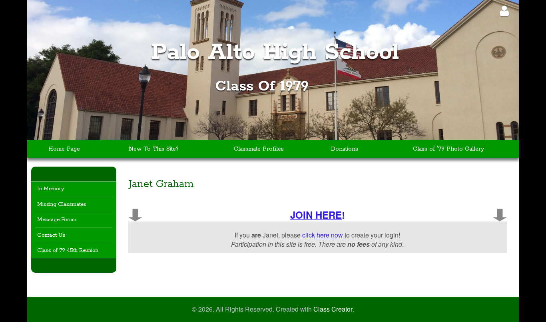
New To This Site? (154, 149)
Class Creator (333, 309)
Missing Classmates (61, 204)
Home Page (64, 149)
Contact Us (51, 235)
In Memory (50, 188)
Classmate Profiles (259, 149)
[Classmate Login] (504, 10)
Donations (344, 149)
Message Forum (56, 219)
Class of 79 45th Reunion (67, 250)
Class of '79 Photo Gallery (448, 149)
